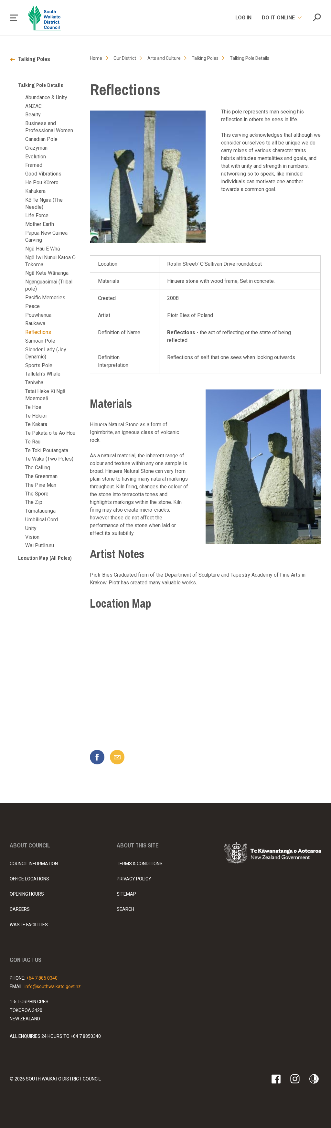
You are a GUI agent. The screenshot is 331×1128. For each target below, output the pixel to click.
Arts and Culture (164, 58)
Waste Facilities (29, 924)
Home (96, 58)
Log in (243, 18)
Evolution (35, 157)
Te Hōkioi (36, 416)
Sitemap (126, 894)
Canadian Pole (41, 139)
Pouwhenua (38, 315)
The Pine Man (40, 485)
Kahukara (35, 191)
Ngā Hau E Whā (42, 249)
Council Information (34, 863)
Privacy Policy (134, 878)
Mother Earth (39, 224)
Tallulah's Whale (42, 374)
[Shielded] (314, 1079)
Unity (31, 528)
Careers (20, 909)
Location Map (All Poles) (45, 557)
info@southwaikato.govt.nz (53, 986)
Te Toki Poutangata (46, 450)
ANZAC (33, 106)
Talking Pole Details (40, 85)
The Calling (37, 467)
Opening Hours (27, 894)
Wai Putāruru (39, 545)
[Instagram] (295, 1079)
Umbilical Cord (41, 519)
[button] (14, 18)
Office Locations (29, 878)
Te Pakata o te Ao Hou (50, 433)
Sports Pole (38, 365)
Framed (33, 165)
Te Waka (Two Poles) (49, 459)
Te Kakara (36, 424)
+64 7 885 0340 (42, 978)
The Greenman (41, 476)
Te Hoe (33, 407)
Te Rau (32, 442)
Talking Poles (34, 59)
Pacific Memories (45, 297)
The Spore (36, 494)
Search (125, 909)
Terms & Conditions (140, 863)
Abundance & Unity (46, 97)
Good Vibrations (43, 174)
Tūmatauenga (40, 511)
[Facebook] (276, 1079)
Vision (32, 537)
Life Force (36, 215)
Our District (124, 58)
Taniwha (34, 382)
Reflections (38, 332)
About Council (30, 845)
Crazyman (36, 148)
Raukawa (35, 323)
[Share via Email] (117, 757)
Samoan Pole (40, 341)
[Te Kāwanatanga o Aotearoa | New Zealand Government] (272, 854)
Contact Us (25, 960)
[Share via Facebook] (97, 757)
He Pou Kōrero (42, 182)
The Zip (33, 502)
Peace (32, 306)
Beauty (33, 115)
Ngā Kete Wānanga (47, 273)
